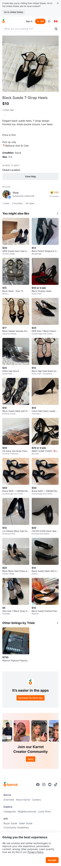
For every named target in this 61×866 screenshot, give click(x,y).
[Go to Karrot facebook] (38, 784)
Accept (52, 860)
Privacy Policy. (36, 852)
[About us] (49, 21)
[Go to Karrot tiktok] (55, 784)
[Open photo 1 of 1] (30, 64)
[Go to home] (3, 21)
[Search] (56, 29)
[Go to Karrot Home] (11, 784)
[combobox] (28, 28)
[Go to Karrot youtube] (50, 784)
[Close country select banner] (58, 3)
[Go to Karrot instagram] (44, 784)
